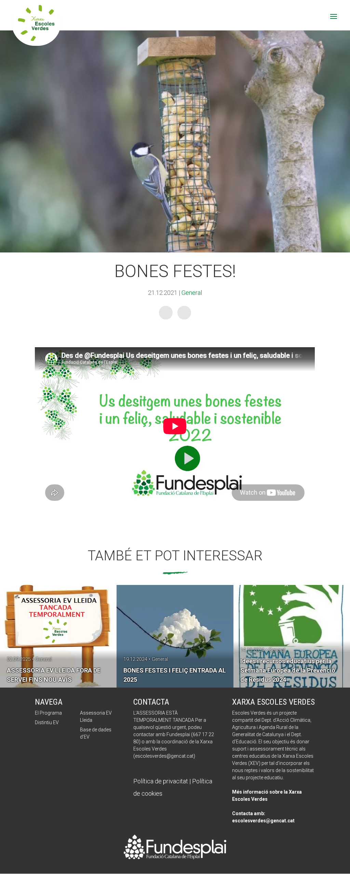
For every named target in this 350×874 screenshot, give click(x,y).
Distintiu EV (47, 722)
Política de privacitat (160, 781)
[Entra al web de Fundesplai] (175, 857)
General (191, 292)
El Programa (48, 713)
